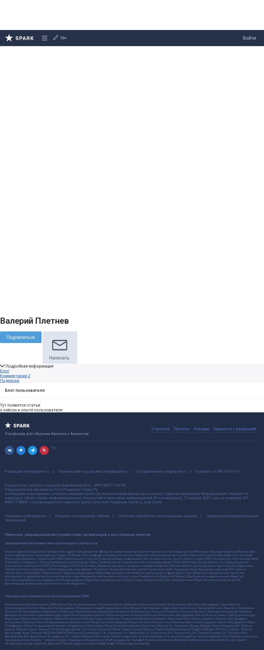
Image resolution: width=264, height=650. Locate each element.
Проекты (182, 429)
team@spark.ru (37, 471)
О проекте (160, 429)
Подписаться (21, 337)
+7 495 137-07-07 (225, 471)
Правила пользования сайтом (82, 516)
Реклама (201, 429)
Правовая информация (25, 516)
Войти (249, 38)
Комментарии (15, 375)
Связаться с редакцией (234, 429)
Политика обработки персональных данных (157, 516)
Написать (59, 357)
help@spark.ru (115, 471)
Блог (4, 371)
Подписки (9, 380)
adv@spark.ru (175, 471)
